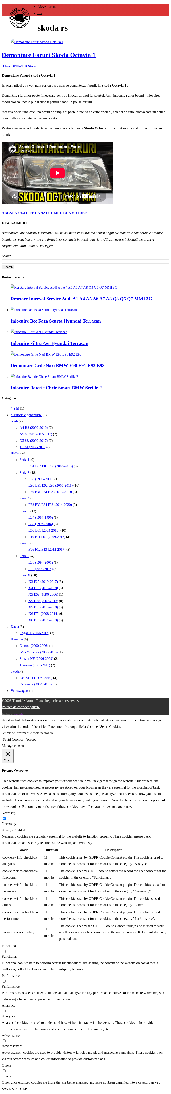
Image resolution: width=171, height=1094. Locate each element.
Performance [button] (11, 975)
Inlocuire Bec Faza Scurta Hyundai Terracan (56, 321)
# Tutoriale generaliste (26, 415)
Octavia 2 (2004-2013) (36, 684)
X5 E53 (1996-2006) (43, 594)
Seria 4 (24, 498)
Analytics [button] (8, 1005)
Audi (14, 421)
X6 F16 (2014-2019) (43, 620)
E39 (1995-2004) (40, 524)
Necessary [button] (9, 813)
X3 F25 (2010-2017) (43, 581)
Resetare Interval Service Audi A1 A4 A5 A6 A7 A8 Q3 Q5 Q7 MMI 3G (81, 298)
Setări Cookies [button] (13, 739)
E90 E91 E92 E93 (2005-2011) (50, 485)
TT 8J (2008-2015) (33, 447)
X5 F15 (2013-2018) (43, 607)
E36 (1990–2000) (40, 479)
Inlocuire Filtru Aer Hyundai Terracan (49, 343)
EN (39, 13)
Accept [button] (31, 739)
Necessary (9, 824)
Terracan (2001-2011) (35, 665)
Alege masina (47, 6)
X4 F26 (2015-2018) (43, 588)
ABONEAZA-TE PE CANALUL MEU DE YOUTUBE (44, 213)
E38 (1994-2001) (40, 562)
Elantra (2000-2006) (34, 646)
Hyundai (17, 639)
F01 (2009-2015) (40, 569)
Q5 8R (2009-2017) (34, 440)
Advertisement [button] (12, 1035)
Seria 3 (24, 472)
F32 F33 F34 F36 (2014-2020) (50, 505)
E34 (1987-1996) (40, 517)
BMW (15, 453)
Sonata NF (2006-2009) (36, 658)
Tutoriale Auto (22, 701)
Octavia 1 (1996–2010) (14, 66)
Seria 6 (24, 543)
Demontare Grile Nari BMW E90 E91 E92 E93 (58, 365)
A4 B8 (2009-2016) (34, 427)
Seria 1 (24, 460)
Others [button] (6, 1065)
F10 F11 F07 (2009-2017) (46, 537)
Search (6, 256)
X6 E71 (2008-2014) (43, 614)
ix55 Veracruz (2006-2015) (39, 652)
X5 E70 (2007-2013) (43, 601)
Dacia (15, 626)
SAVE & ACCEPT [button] (15, 1089)
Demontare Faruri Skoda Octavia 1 (49, 54)
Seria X (25, 575)
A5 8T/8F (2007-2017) (36, 434)
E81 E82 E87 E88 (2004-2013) (50, 466)
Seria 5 (24, 511)
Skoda (32, 66)
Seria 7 (24, 556)
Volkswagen (19, 691)
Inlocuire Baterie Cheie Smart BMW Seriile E (56, 388)
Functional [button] (9, 946)
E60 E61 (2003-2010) (43, 530)
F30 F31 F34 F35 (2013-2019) (50, 492)
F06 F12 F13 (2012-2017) (46, 549)
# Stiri (15, 408)
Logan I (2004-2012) (34, 633)
